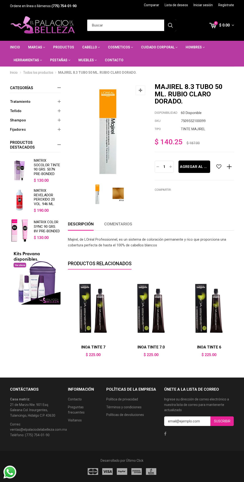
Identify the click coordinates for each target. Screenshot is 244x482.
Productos (63, 47)
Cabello (90, 47)
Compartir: (163, 190)
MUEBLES (86, 60)
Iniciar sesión (203, 5)
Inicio (15, 47)
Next (234, 320)
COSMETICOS (119, 47)
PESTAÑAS (59, 60)
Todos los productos (38, 72)
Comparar (151, 5)
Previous (68, 320)
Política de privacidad (122, 399)
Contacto (114, 60)
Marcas (35, 47)
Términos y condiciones (124, 407)
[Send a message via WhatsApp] (9, 472)
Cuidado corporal (158, 47)
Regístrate (226, 5)
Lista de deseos (176, 5)
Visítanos (75, 420)
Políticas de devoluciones (125, 415)
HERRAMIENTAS (27, 60)
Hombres (194, 47)
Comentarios (118, 224)
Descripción (81, 224)
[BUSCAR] (170, 25)
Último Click (134, 460)
